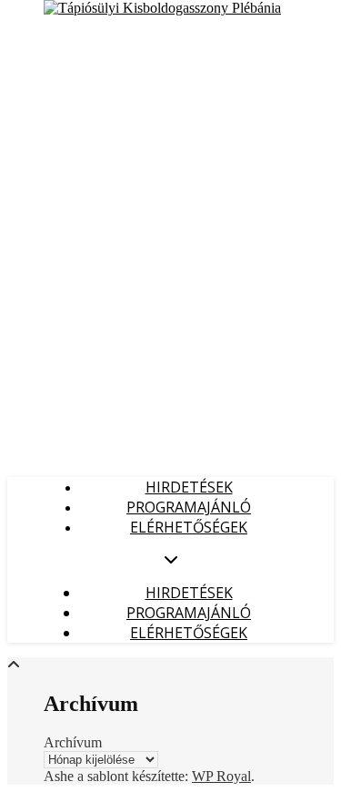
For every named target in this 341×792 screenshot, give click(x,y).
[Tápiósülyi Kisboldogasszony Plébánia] (162, 7)
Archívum (73, 742)
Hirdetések (189, 487)
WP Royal (221, 776)
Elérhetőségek (188, 527)
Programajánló (188, 507)
